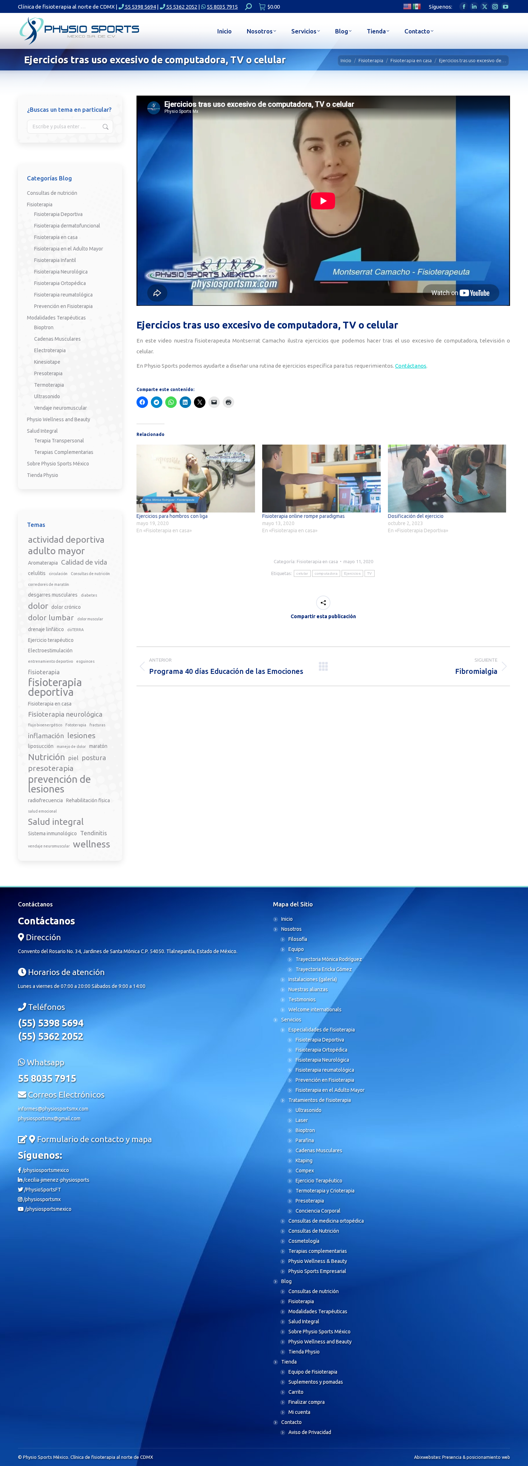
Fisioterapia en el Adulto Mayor (68, 249)
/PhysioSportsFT (42, 1189)
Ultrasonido (47, 396)
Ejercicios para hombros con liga (172, 516)
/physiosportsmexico (45, 1170)
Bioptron (44, 327)
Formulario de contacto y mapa (94, 1139)
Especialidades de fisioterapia (321, 1030)
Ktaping (304, 1160)
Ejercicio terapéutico (51, 640)
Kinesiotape (47, 362)
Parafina (305, 1140)
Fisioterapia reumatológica (63, 295)
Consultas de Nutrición (313, 1231)
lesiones (81, 735)
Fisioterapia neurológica (65, 714)
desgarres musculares (53, 595)
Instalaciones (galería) (312, 979)
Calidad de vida (84, 562)
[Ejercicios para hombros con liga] (195, 478)
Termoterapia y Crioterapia (325, 1191)
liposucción (41, 746)
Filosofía (297, 939)
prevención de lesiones (59, 784)
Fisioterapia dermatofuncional (67, 226)
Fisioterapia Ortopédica (60, 283)
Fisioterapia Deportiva (58, 214)
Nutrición (46, 757)
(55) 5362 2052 (50, 1036)
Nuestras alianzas (308, 989)
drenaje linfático (46, 629)
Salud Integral (42, 431)
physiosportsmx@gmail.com (49, 1118)
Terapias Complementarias (63, 452)
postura (94, 758)
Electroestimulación (50, 650)
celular (302, 573)
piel (73, 757)
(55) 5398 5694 (50, 1022)
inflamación (46, 736)
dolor (38, 605)
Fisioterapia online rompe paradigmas (303, 516)
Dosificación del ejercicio (416, 516)
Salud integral (56, 822)
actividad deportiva (66, 539)
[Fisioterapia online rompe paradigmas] (321, 478)
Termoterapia (49, 385)
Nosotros (291, 929)
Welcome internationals (315, 1009)
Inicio (287, 919)
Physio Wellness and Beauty (58, 419)
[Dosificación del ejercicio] (447, 478)
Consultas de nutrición (52, 193)
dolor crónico (66, 607)
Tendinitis (93, 832)
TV (369, 573)
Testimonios (302, 999)
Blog (286, 1281)
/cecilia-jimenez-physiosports (55, 1180)
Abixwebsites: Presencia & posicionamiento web (462, 1457)
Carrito (296, 1392)
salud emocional (42, 811)
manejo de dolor (71, 746)
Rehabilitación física (88, 800)
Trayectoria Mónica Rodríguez (329, 959)
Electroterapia (50, 350)
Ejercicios (352, 573)
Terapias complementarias (317, 1251)
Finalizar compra (306, 1402)
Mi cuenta (299, 1412)
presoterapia (51, 768)
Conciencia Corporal (318, 1211)
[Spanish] (417, 6)
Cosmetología (303, 1241)
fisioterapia (44, 671)
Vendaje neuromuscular (60, 408)
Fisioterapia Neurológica (61, 272)
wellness (91, 844)
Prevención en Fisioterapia (63, 306)
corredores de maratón (48, 584)
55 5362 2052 (181, 7)
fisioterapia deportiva (55, 687)
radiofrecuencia (45, 800)
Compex (305, 1170)
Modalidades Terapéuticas (56, 318)
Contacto (291, 1422)
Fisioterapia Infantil (55, 260)
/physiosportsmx (41, 1199)
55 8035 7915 (222, 7)
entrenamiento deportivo (50, 661)
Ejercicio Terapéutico (319, 1181)
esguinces (85, 661)
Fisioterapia (39, 204)
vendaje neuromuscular (49, 846)
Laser (302, 1120)
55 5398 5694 (140, 7)
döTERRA (75, 630)
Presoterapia (48, 373)
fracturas (97, 725)
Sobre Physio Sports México (58, 464)
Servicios (291, 1019)
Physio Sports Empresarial (317, 1271)
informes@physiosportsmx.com (53, 1109)
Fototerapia (75, 725)
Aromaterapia (43, 563)
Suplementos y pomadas (315, 1382)
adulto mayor (56, 551)
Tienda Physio (42, 475)
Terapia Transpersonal (59, 441)
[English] (407, 6)
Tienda (289, 1362)
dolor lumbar (51, 617)
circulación (58, 573)
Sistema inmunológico (52, 833)
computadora (326, 573)
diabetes (89, 595)
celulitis (37, 573)
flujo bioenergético (45, 725)
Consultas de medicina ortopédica (326, 1221)
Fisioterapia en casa (317, 561)
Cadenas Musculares (57, 339)
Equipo (296, 949)
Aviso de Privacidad (309, 1432)
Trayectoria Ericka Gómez (324, 969)
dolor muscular (90, 619)
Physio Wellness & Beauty (317, 1261)
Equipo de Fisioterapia (312, 1372)
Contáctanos (410, 366)
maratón (98, 746)
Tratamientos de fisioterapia (319, 1100)
